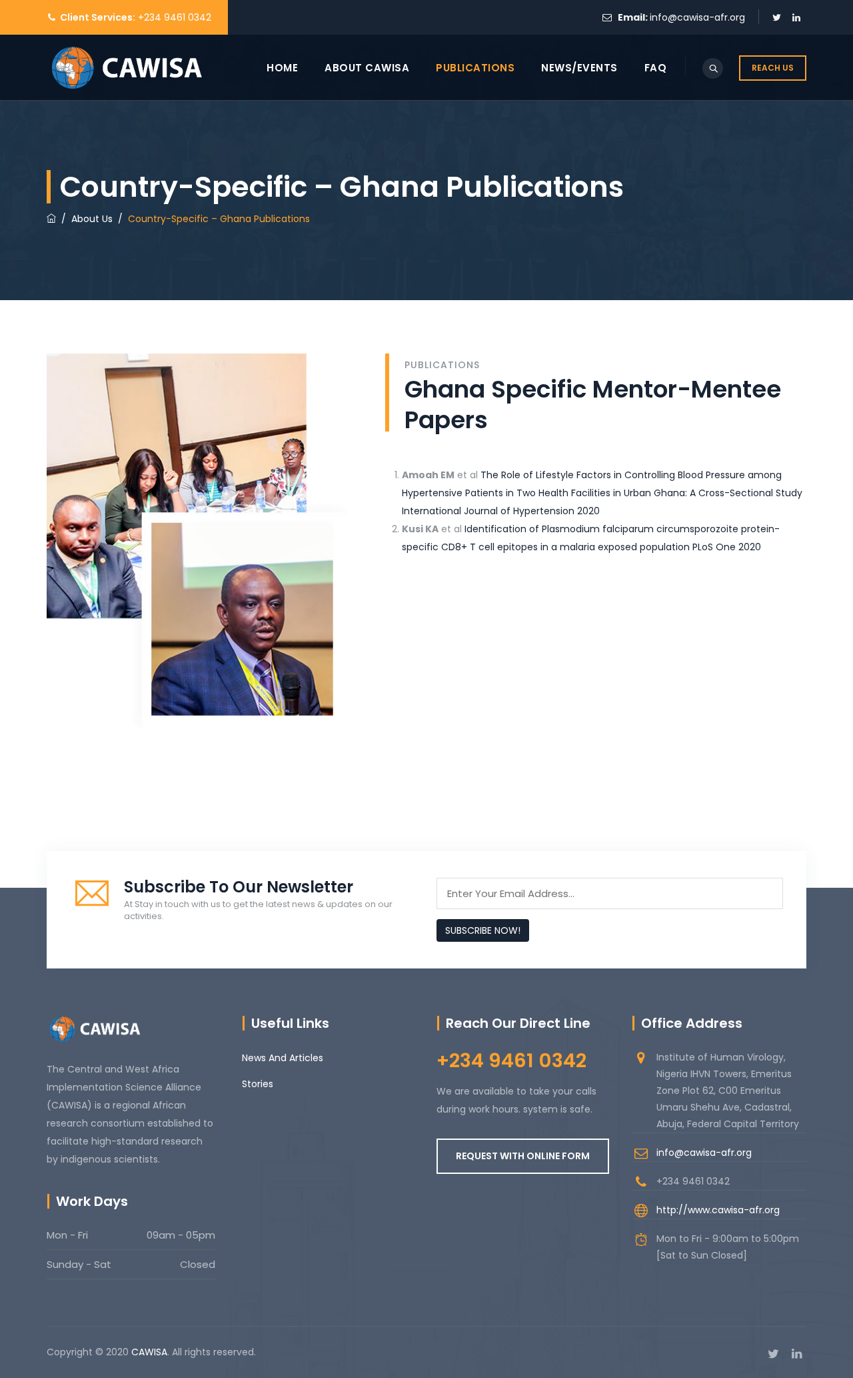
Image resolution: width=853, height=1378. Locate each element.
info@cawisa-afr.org (697, 17)
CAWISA (149, 1352)
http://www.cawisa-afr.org (718, 1210)
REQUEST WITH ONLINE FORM (523, 1156)
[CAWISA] (126, 68)
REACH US (773, 67)
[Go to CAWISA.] (51, 218)
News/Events (579, 68)
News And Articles (282, 1058)
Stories (257, 1084)
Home (282, 68)
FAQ (655, 68)
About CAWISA (367, 68)
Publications (475, 68)
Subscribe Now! (482, 930)
